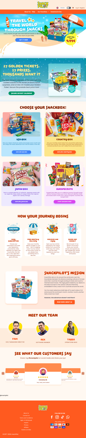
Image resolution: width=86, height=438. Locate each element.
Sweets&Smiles (56, 12)
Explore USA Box (21, 152)
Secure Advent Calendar (21, 93)
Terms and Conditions (26, 418)
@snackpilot (4, 395)
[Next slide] (83, 373)
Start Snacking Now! (64, 201)
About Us (27, 12)
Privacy (26, 425)
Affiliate (26, 427)
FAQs (33, 12)
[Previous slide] (3, 373)
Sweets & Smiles (26, 430)
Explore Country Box (64, 152)
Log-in (77, 8)
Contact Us (26, 415)
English (62, 8)
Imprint (26, 422)
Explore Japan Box (21, 201)
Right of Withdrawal (26, 420)
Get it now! (23, 40)
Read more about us (64, 302)
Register (82, 8)
